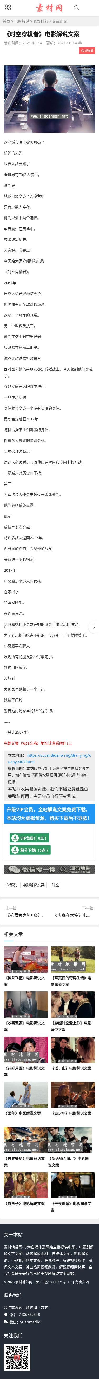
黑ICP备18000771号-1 (52, 1282)
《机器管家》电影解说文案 (31, 915)
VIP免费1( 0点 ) (33, 838)
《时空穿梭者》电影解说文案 (41, 34)
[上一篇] (5, 627)
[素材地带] (49, 12)
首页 (6, 21)
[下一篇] (93, 627)
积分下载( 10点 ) (34, 850)
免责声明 (82, 1282)
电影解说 (21, 21)
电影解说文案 (33, 884)
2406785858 (29, 1314)
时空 (55, 884)
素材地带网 (23, 1282)
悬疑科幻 (40, 21)
